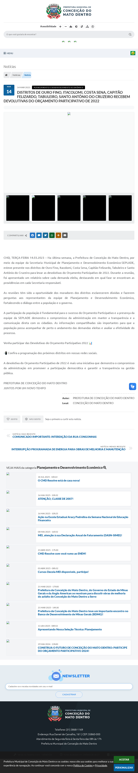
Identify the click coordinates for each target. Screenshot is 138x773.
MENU (10, 53)
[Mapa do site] (87, 26)
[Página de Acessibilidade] (92, 26)
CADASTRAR (69, 694)
